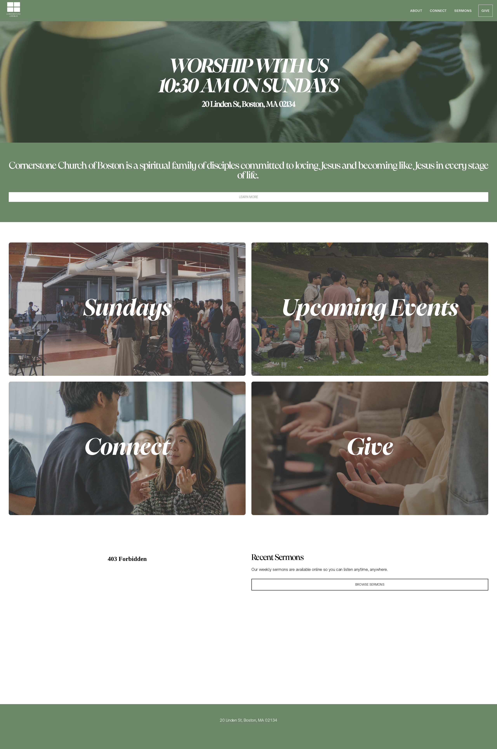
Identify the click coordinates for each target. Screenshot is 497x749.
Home (398, 11)
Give (485, 11)
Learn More (248, 197)
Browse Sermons (369, 584)
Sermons (463, 11)
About (416, 11)
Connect (439, 11)
